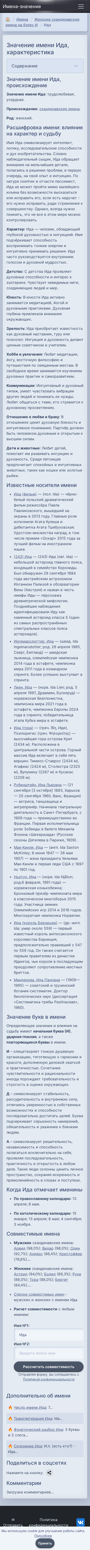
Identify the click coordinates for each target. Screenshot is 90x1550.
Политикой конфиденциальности (49, 1379)
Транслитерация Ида (33, 1418)
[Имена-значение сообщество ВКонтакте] (80, 1522)
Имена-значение (22, 6)
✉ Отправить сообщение (13, 1525)
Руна (76, 1274)
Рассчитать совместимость (48, 1366)
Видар (48, 1248)
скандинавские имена (59, 108)
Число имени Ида (30, 1407)
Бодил (50, 1274)
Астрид (20, 1274)
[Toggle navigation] (81, 6)
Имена (22, 19)
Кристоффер (70, 1253)
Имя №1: (22, 1325)
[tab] (45, 66)
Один (75, 1248)
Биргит (61, 1279)
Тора (34, 1279)
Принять (45, 1543)
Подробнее (43, 1536)
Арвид (19, 1248)
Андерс (36, 1253)
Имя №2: (22, 1344)
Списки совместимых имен (39, 1294)
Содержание (24, 65)
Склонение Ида (28, 1446)
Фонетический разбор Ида (38, 1429)
